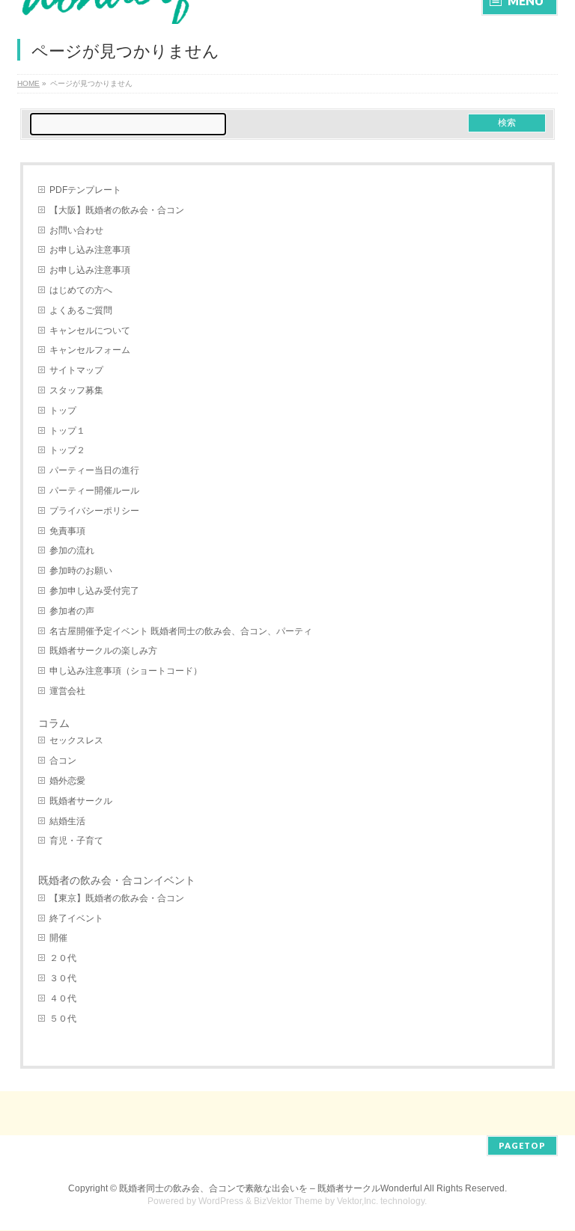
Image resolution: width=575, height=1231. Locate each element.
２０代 (62, 958)
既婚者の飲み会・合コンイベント (116, 880)
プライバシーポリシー (94, 511)
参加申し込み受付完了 (94, 591)
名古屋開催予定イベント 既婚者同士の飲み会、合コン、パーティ (180, 631)
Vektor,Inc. (357, 1201)
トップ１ (67, 431)
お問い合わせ (76, 230)
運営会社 (67, 691)
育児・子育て (76, 840)
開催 (58, 938)
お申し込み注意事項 (89, 250)
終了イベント (76, 918)
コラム (54, 723)
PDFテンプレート (85, 190)
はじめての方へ (80, 290)
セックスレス (76, 740)
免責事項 (67, 531)
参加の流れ (71, 550)
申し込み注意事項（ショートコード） (125, 671)
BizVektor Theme (288, 1201)
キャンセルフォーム (89, 350)
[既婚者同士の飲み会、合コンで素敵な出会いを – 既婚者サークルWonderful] (132, 11)
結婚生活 (67, 821)
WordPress (220, 1201)
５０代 (62, 1018)
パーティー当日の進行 (94, 470)
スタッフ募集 (76, 390)
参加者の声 (71, 611)
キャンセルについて (89, 330)
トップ (62, 410)
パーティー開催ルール (94, 490)
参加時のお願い (80, 570)
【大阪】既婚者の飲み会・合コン (116, 210)
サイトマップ (76, 370)
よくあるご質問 (80, 310)
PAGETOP (522, 1145)
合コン (62, 760)
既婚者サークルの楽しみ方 (103, 650)
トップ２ (67, 450)
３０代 (62, 978)
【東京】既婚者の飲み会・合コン (116, 898)
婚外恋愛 (67, 781)
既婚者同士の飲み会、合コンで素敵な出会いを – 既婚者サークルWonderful (270, 1188)
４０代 (62, 998)
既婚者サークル (80, 801)
